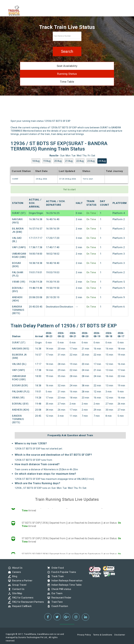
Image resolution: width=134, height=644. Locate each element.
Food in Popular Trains (63, 572)
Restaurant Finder (60, 597)
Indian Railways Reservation (66, 580)
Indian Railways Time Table (66, 585)
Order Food (57, 567)
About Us (16, 567)
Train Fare (56, 602)
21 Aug (69, 161)
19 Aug (46, 161)
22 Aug (80, 161)
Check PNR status (60, 589)
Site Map (16, 593)
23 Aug (91, 161)
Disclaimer (119, 635)
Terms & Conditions (102, 635)
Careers (16, 572)
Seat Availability (67, 66)
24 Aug (102, 161)
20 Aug (58, 161)
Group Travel (18, 585)
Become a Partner (21, 580)
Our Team (56, 593)
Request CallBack (21, 606)
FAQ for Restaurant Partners (27, 602)
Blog (14, 576)
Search (67, 51)
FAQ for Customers (22, 597)
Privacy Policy (84, 635)
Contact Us (17, 589)
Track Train (57, 576)
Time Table (67, 81)
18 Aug (36, 161)
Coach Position (59, 606)
